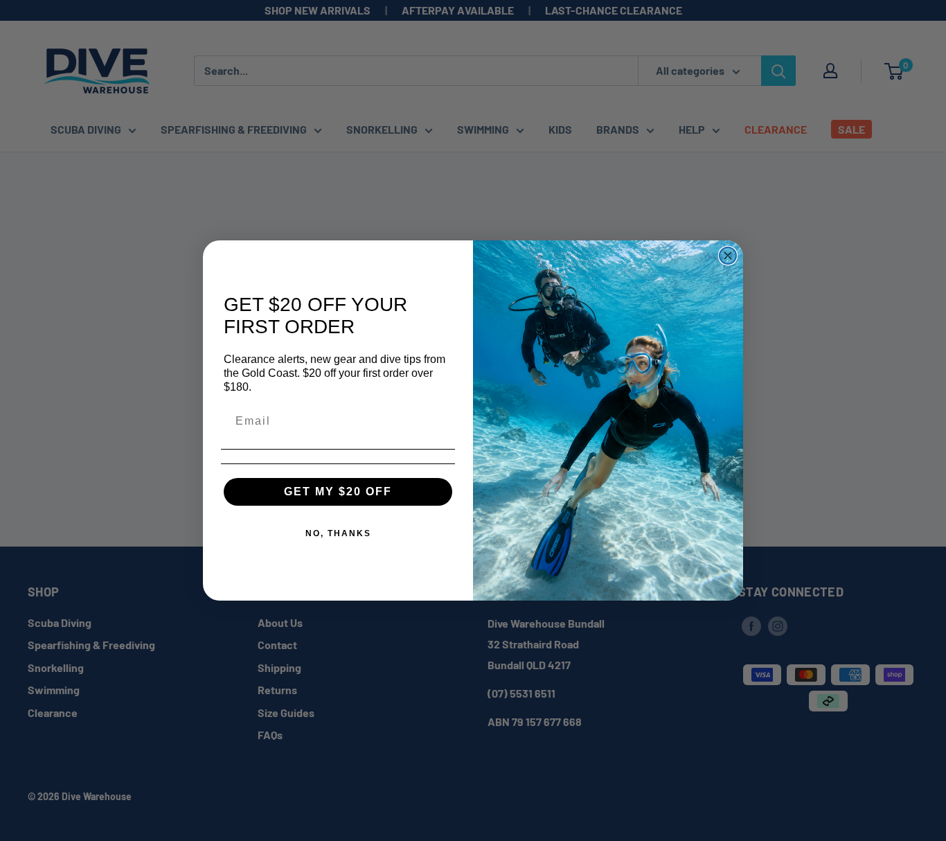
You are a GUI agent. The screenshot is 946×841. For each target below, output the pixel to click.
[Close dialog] (728, 255)
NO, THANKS (338, 533)
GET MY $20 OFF (338, 491)
